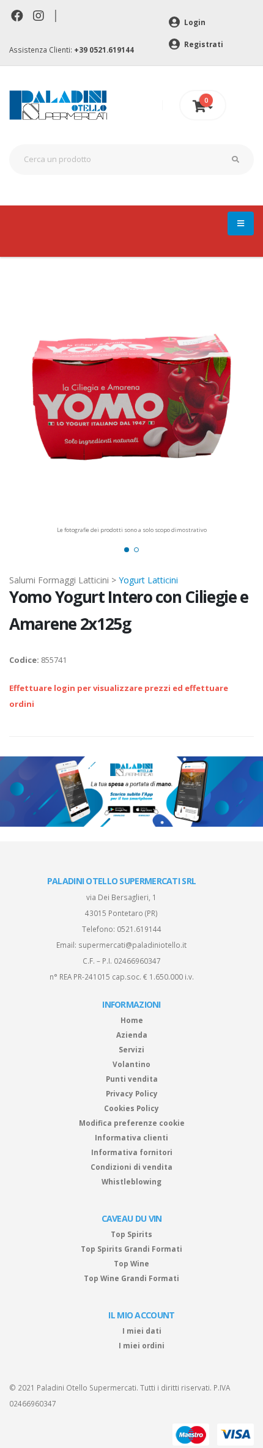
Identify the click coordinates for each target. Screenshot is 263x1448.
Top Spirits (131, 1234)
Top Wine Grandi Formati (131, 1278)
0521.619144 (139, 929)
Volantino (131, 1064)
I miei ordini (142, 1345)
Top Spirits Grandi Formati (131, 1249)
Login (194, 22)
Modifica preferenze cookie (132, 1123)
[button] (127, 549)
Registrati (202, 44)
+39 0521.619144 (104, 49)
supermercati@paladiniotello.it (132, 945)
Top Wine (131, 1263)
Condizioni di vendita (131, 1167)
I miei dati (141, 1330)
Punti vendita (132, 1079)
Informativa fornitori (131, 1152)
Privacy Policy (132, 1093)
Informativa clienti (131, 1137)
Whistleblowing (131, 1181)
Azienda (131, 1035)
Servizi (131, 1049)
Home (131, 1020)
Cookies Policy (131, 1108)
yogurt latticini (148, 580)
